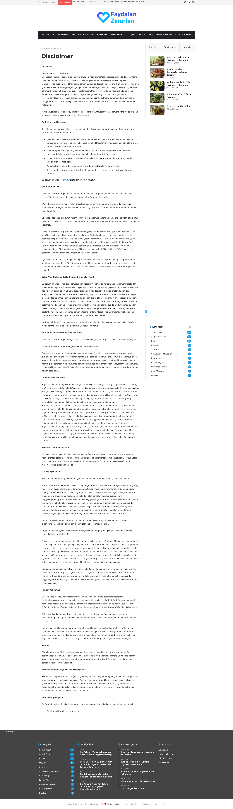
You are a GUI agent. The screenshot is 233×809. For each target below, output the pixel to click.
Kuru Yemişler (157, 358)
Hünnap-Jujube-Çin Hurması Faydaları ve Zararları (177, 72)
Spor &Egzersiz (157, 371)
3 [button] (146, 311)
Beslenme (117, 34)
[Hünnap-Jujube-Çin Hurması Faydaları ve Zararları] (157, 73)
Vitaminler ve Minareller (163, 34)
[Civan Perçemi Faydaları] (157, 110)
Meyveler (102, 34)
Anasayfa (49, 34)
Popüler (153, 47)
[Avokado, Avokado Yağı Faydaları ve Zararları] (157, 86)
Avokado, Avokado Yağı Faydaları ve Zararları (178, 83)
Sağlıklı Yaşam (157, 332)
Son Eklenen (170, 47)
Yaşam (131, 34)
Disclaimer (163, 750)
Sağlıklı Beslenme (158, 337)
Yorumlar (187, 47)
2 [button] (146, 307)
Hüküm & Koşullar (166, 754)
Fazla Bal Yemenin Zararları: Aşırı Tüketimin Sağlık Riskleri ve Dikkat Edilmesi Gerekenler (108, 1)
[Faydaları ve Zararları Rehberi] (116, 18)
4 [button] (146, 316)
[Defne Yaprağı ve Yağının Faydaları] (157, 98)
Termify (65, 180)
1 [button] (145, 302)
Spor (142, 34)
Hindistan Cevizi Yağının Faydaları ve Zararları (178, 58)
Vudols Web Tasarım (133, 804)
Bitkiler (154, 341)
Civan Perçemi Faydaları (179, 106)
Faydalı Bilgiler (157, 362)
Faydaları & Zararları (115, 804)
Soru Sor (186, 34)
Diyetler (64, 34)
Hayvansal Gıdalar (83, 34)
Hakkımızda (164, 762)
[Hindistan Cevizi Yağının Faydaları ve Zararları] (157, 61)
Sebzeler (155, 349)
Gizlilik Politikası (165, 758)
